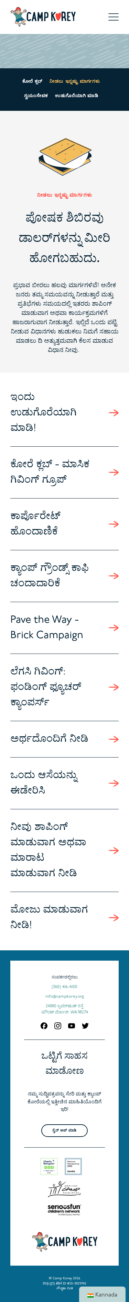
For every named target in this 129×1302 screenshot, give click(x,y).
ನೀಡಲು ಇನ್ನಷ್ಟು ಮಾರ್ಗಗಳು (75, 81)
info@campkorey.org (64, 997)
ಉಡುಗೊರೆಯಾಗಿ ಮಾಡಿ (76, 96)
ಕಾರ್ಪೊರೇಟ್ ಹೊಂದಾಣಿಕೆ (35, 524)
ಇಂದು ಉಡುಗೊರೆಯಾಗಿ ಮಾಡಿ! (43, 413)
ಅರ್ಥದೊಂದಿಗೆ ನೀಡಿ (49, 739)
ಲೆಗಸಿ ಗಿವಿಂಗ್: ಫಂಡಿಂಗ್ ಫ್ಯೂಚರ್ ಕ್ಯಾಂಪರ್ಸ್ (45, 687)
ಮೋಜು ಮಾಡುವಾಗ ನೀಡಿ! (49, 918)
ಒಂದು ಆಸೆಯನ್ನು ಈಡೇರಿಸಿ (43, 783)
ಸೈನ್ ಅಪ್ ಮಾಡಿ (64, 1131)
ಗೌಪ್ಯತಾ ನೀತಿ (64, 1288)
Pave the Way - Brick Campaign (46, 628)
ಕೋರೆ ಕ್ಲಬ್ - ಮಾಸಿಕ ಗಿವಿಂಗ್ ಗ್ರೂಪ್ (49, 472)
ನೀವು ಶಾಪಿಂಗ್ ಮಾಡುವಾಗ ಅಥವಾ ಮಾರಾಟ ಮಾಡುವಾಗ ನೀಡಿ (48, 850)
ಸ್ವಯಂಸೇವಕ (36, 96)
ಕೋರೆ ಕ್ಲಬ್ (32, 81)
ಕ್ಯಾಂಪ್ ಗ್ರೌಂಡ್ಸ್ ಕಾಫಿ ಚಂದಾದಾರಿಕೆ (49, 576)
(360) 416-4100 (64, 987)
